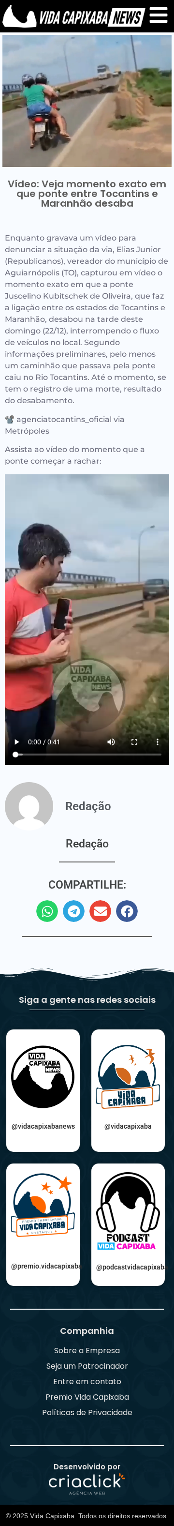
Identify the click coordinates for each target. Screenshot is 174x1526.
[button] (47, 911)
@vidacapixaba (128, 1126)
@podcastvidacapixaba (132, 1267)
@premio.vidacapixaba (46, 1266)
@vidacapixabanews (43, 1126)
